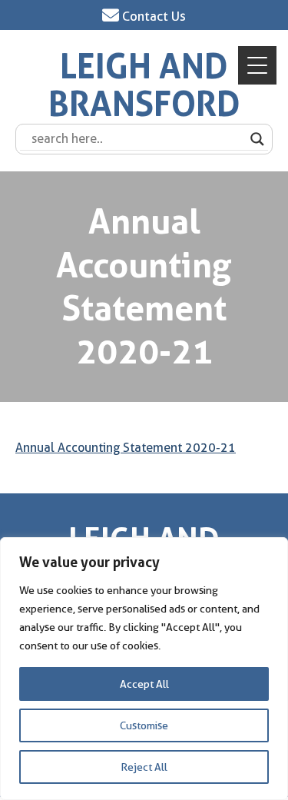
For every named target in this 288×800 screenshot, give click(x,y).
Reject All (144, 767)
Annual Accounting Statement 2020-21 (125, 447)
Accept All (144, 684)
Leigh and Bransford (144, 85)
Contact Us (152, 16)
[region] (144, 668)
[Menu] (257, 65)
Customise (144, 725)
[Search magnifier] (257, 139)
